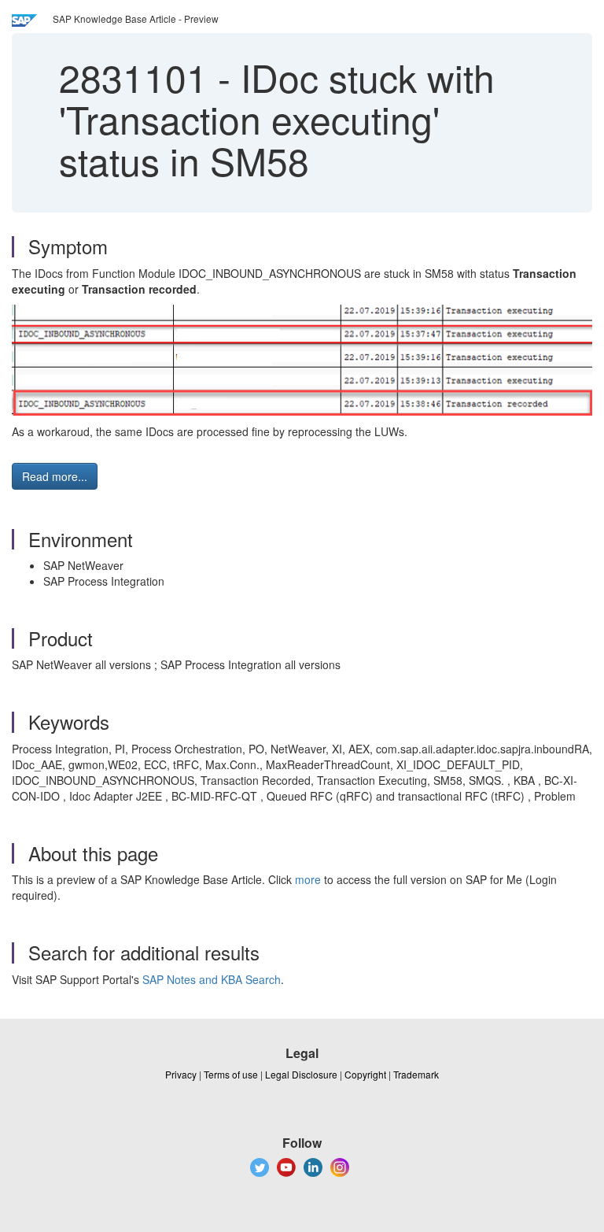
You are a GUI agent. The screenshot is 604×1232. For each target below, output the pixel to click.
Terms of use (231, 1074)
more (308, 879)
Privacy (181, 1074)
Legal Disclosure (301, 1074)
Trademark (416, 1074)
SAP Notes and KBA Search (211, 979)
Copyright (365, 1074)
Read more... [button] (54, 476)
